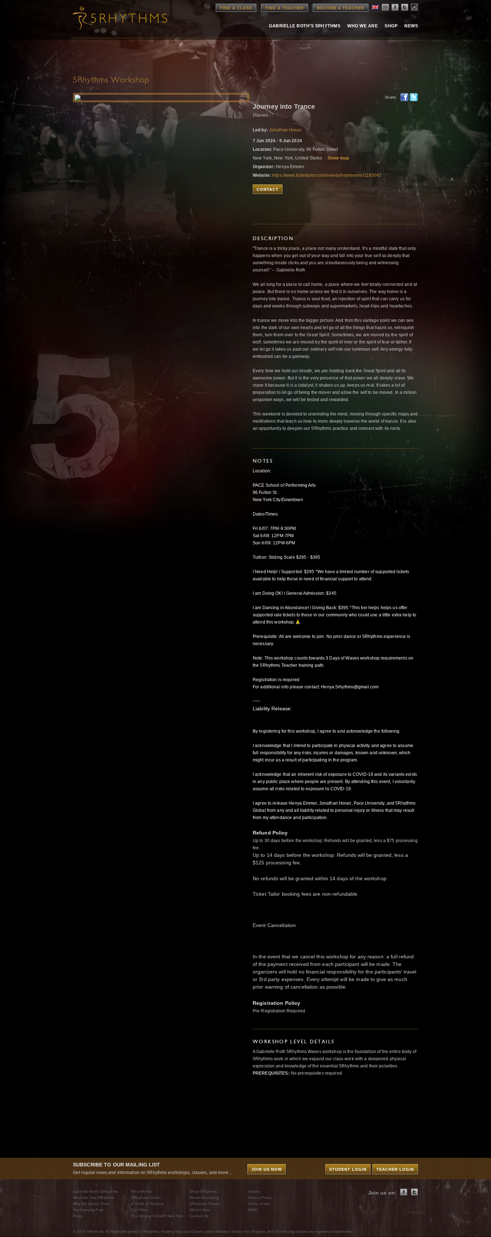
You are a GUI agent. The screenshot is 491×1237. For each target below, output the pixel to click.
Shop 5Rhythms (203, 1191)
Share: (390, 97)
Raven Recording (204, 1198)
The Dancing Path (88, 1210)
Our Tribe (139, 1210)
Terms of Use (259, 1204)
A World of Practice (147, 1204)
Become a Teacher (340, 8)
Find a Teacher (284, 8)
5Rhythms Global (145, 1198)
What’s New (200, 1210)
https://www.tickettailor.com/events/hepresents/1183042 (326, 175)
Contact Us (199, 1216)
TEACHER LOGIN (395, 1169)
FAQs (77, 1216)
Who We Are (362, 25)
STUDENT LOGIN (348, 1169)
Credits (254, 1191)
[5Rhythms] (112, 18)
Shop (391, 25)
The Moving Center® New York (157, 1216)
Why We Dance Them (91, 1204)
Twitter (413, 97)
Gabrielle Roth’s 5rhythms (304, 25)
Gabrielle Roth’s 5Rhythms (95, 1191)
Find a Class (236, 8)
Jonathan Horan (285, 129)
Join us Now (266, 1169)
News (411, 25)
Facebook (404, 97)
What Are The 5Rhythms (93, 1198)
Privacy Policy (259, 1198)
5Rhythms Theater (205, 1204)
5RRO (253, 1210)
